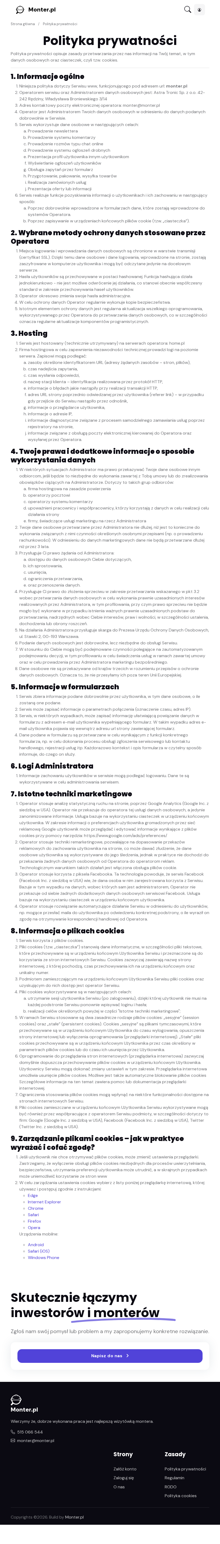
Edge (33, 1195)
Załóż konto (125, 1469)
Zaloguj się (123, 1478)
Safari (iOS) (39, 1251)
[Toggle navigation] (188, 9)
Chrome (35, 1208)
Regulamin (174, 1478)
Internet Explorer (44, 1202)
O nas (119, 1487)
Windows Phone (43, 1257)
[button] (199, 9)
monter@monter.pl (35, 1440)
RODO (171, 1487)
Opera (34, 1227)
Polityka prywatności (185, 1469)
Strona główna (23, 24)
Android (36, 1245)
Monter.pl (42, 9)
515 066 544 (30, 1432)
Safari (33, 1215)
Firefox (34, 1221)
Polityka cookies (181, 1496)
